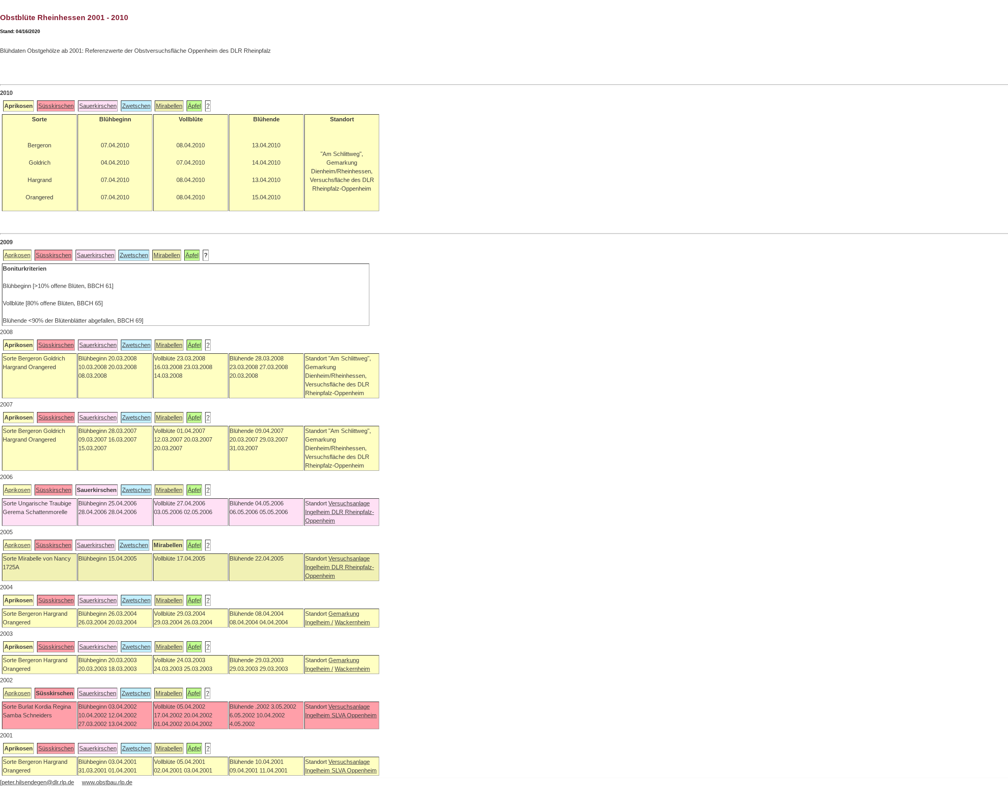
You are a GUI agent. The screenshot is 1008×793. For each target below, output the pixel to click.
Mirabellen (169, 106)
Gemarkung (343, 614)
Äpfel (194, 106)
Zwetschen (136, 106)
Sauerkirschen (98, 106)
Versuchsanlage (349, 503)
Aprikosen (17, 255)
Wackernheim (352, 622)
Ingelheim (318, 512)
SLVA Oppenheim (354, 715)
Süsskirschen (56, 106)
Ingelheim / (319, 622)
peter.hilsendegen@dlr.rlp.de (38, 782)
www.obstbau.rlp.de (107, 782)
